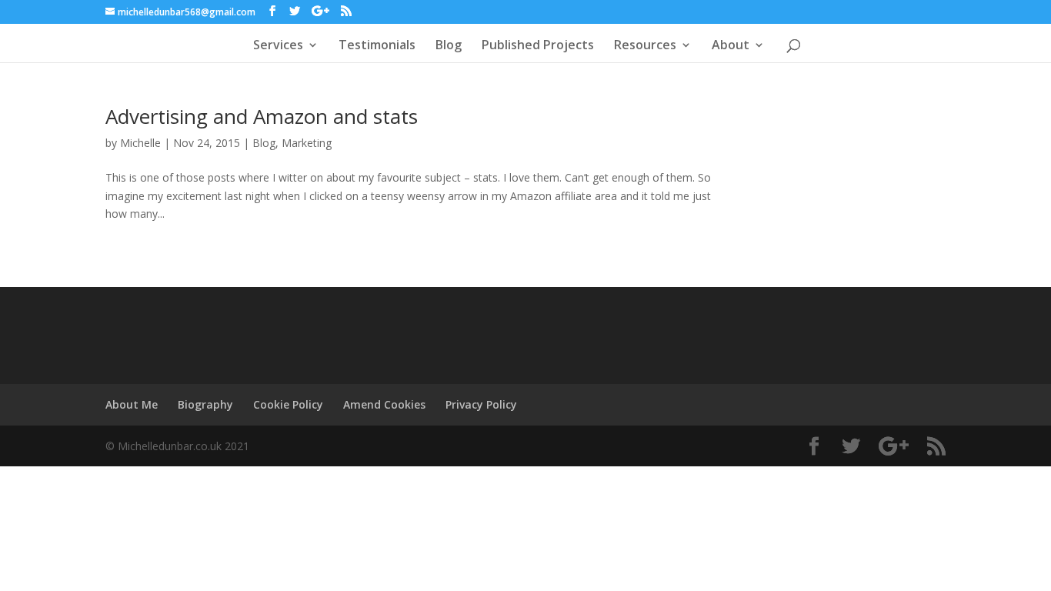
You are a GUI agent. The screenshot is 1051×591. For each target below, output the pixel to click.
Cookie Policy (288, 404)
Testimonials (377, 46)
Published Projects (538, 46)
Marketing (307, 142)
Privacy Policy (481, 404)
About (730, 46)
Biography (205, 404)
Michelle (140, 142)
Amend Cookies (384, 404)
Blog (448, 46)
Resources (645, 46)
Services (278, 46)
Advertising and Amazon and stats (261, 116)
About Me (131, 404)
